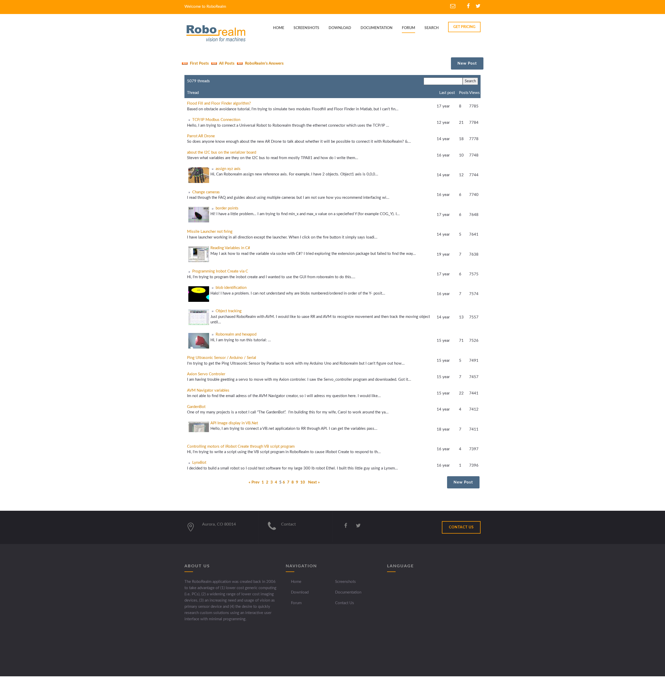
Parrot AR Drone (201, 136)
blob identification (231, 288)
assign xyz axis (228, 169)
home (278, 28)
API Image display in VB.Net (234, 423)
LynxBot (199, 463)
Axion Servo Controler (206, 374)
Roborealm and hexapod (236, 334)
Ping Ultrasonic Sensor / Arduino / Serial (221, 358)
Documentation (348, 592)
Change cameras (206, 192)
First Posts (199, 63)
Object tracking (229, 311)
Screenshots (345, 582)
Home (296, 582)
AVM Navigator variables (208, 390)
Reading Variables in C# (230, 248)
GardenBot (196, 407)
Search (431, 28)
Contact (288, 524)
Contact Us (344, 603)
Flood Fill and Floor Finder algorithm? (219, 103)
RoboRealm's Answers (264, 63)
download (340, 28)
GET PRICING (464, 27)
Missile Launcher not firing (209, 232)
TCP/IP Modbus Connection (216, 120)
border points (227, 208)
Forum (408, 28)
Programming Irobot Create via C (220, 271)
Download (300, 592)
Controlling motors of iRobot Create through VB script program (241, 446)
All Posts (226, 63)
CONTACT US (461, 527)
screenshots (306, 28)
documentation (377, 28)
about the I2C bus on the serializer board (221, 152)
